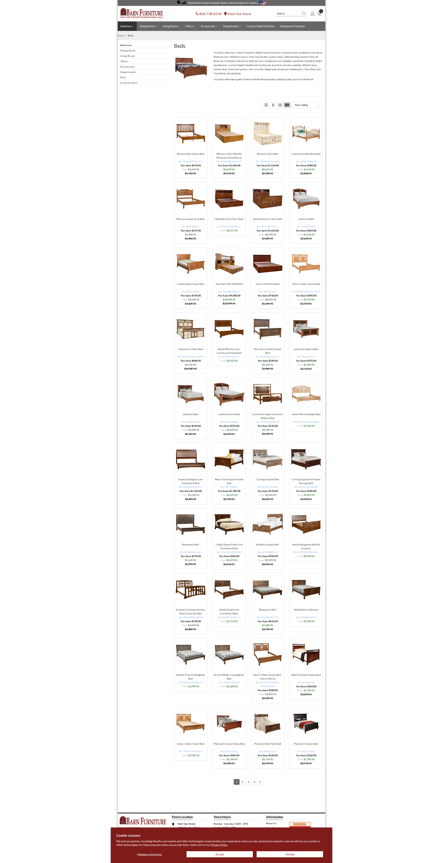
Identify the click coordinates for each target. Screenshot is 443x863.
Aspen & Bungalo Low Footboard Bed (190, 481)
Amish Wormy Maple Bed (306, 414)
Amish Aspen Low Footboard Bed (229, 611)
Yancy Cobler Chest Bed (190, 743)
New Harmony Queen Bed (306, 674)
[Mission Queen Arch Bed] (190, 198)
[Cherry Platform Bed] (267, 264)
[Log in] (313, 14)
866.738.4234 (210, 14)
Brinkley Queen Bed (267, 544)
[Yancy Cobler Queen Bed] (306, 264)
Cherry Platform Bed (267, 283)
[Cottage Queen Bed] (267, 459)
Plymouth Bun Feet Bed (267, 743)
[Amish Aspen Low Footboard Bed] (229, 589)
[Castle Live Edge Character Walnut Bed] (267, 394)
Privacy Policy (219, 844)
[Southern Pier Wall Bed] (229, 264)
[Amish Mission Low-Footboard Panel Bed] (229, 329)
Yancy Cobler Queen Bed (306, 283)
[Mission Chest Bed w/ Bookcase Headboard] (229, 133)
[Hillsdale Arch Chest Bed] (229, 198)
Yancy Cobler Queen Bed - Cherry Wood (267, 676)
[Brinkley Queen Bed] (267, 524)
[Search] (291, 13)
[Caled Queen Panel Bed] (190, 264)
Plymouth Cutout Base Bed (229, 743)
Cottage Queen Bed (267, 479)
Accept (219, 854)
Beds (131, 35)
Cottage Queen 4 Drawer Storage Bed (306, 481)
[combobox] (288, 13)
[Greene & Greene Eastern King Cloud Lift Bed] (190, 589)
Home (121, 35)
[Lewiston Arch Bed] (229, 394)
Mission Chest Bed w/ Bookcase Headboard (229, 155)
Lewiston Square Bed (306, 349)
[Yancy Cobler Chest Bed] (190, 723)
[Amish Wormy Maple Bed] (306, 394)
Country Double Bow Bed (306, 153)
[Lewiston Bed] (306, 198)
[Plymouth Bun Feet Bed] (267, 723)
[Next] (260, 782)
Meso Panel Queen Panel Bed (229, 481)
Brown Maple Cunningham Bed (229, 676)
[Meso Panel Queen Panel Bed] (229, 459)
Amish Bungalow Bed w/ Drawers (306, 546)
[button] (266, 105)
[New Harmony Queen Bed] (306, 654)
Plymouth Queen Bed (306, 743)
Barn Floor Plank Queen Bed (267, 351)
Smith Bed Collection (306, 609)
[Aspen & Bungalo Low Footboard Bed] (190, 459)
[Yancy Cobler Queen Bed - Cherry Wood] (267, 654)
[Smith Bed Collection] (306, 589)
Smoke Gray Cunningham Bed (190, 676)
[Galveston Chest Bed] (190, 329)
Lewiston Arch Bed (229, 414)
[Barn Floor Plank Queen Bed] (267, 329)
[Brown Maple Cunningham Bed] (229, 654)
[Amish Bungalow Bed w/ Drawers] (306, 524)
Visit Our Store (239, 14)
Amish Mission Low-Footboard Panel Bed (229, 351)
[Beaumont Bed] (190, 524)
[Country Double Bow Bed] (306, 133)
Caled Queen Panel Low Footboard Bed (229, 546)
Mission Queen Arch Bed (191, 218)
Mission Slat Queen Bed (190, 153)
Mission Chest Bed (267, 153)
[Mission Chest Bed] (267, 133)
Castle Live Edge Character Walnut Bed (267, 416)
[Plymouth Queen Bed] (306, 723)
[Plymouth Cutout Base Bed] (229, 723)
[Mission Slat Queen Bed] (190, 133)
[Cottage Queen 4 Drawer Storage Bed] (306, 459)
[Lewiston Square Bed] (306, 329)
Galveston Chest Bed (190, 349)
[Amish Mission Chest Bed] (267, 198)
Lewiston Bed (306, 218)
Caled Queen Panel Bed (190, 283)
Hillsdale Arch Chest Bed (229, 218)
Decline (289, 854)
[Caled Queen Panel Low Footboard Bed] (229, 524)
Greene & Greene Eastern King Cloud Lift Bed (190, 611)
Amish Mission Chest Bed (267, 218)
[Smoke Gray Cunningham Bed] (190, 654)
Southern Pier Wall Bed (229, 283)
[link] (191, 68)
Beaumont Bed (190, 544)
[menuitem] (144, 45)
